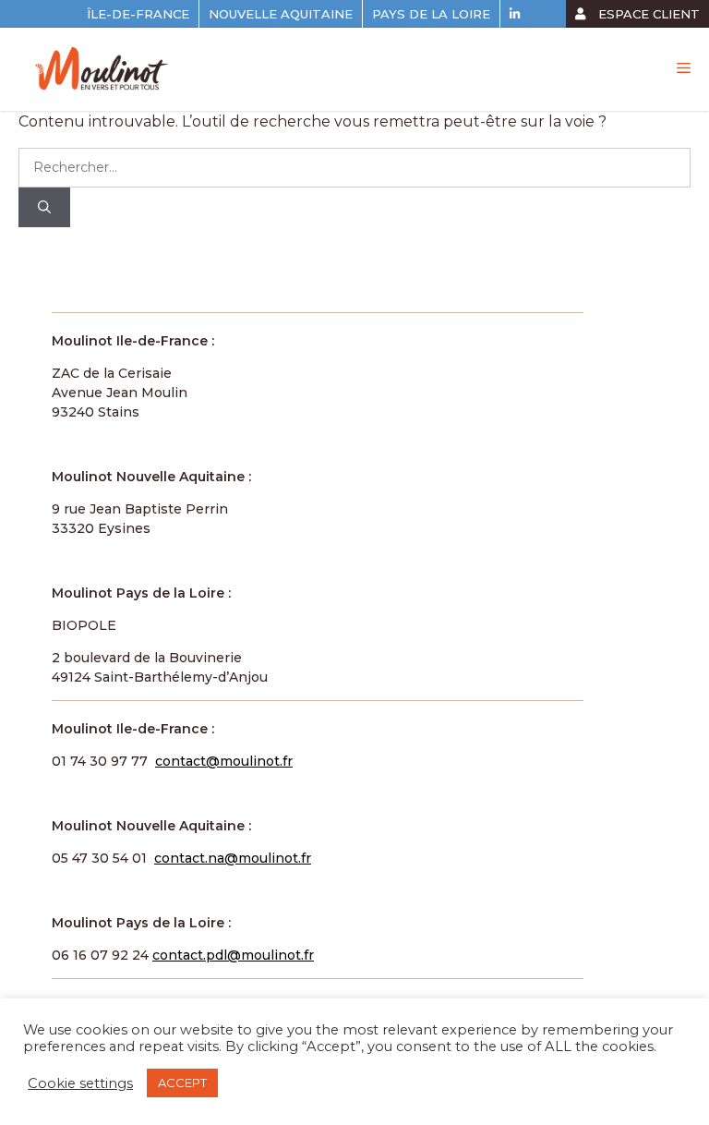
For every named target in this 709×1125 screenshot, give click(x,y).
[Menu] (683, 68)
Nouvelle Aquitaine (281, 13)
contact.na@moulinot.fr (232, 858)
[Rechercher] (44, 207)
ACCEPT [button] (182, 1082)
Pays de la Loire (431, 13)
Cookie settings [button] (80, 1083)
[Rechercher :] (354, 166)
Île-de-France (138, 13)
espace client (647, 13)
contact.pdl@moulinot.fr (233, 955)
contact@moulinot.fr (224, 761)
